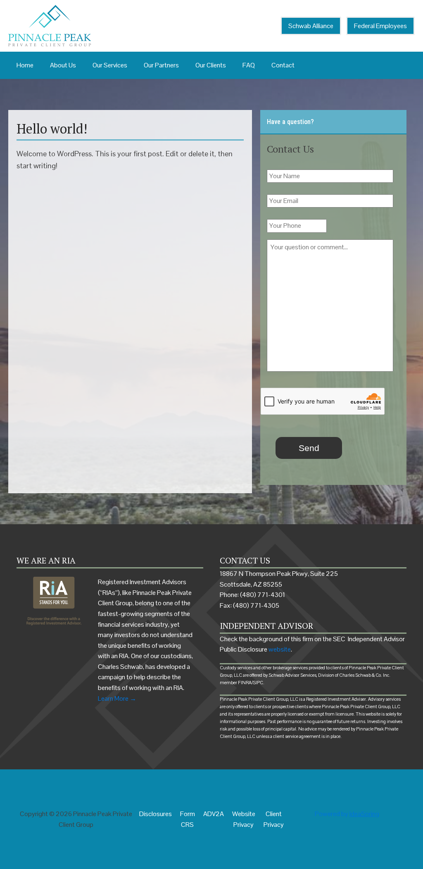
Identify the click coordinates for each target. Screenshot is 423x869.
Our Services (110, 65)
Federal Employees (380, 25)
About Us (63, 65)
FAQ (248, 65)
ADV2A (213, 813)
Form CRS (187, 819)
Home (25, 65)
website (280, 649)
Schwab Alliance (310, 25)
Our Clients (210, 65)
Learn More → (117, 698)
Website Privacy (243, 819)
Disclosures (155, 813)
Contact (283, 65)
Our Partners (161, 65)
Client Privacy (274, 819)
